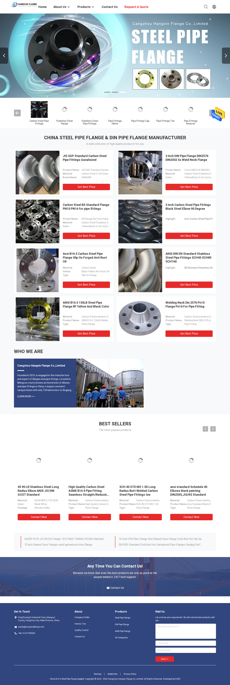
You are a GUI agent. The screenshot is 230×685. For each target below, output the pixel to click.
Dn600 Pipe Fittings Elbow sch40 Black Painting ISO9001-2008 (35, 490)
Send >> (164, 659)
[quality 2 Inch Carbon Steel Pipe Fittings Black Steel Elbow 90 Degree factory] (140, 221)
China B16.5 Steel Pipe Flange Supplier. (67, 679)
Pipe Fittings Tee (165, 121)
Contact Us (80, 636)
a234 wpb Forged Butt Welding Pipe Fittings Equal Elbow (189, 490)
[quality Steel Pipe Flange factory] (115, 55)
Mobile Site (112, 674)
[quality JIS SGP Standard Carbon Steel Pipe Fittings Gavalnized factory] (37, 172)
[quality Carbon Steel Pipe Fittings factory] (39, 109)
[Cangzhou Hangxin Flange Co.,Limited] (24, 4)
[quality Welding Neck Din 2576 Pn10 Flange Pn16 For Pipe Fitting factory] (140, 319)
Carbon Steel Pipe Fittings (39, 122)
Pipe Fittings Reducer (191, 122)
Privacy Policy (130, 674)
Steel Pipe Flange (122, 618)
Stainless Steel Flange (64, 122)
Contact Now (39, 517)
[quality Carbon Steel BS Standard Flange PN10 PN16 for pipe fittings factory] (37, 221)
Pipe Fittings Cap (140, 121)
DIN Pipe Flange (122, 624)
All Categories (121, 637)
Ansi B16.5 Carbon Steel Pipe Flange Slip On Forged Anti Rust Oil (85, 257)
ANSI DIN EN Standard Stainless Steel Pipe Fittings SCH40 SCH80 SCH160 (188, 257)
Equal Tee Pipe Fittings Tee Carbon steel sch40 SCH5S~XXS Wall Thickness (138, 490)
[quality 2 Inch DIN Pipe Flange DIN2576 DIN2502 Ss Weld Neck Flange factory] (140, 172)
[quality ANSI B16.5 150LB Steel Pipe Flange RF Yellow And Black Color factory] (37, 319)
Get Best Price (86, 186)
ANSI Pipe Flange (122, 631)
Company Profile (82, 617)
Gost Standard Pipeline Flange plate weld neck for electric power (63, 544)
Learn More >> (26, 396)
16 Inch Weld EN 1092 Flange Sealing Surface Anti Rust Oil (153, 539)
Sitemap (97, 674)
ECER (177, 679)
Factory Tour (80, 624)
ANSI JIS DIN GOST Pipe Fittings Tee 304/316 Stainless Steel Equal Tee (86, 490)
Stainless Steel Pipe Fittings (89, 122)
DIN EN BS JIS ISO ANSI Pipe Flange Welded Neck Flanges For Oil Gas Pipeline (161, 544)
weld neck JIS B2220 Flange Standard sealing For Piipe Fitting (61, 539)
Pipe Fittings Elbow (115, 122)
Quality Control (81, 630)
